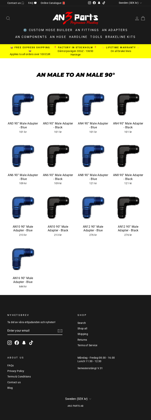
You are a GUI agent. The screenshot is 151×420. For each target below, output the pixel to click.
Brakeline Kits (120, 37)
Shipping (83, 334)
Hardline (78, 37)
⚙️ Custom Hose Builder (48, 30)
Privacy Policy (15, 371)
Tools (96, 37)
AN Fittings (87, 30)
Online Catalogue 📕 (53, 2)
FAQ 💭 (32, 2)
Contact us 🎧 (15, 2)
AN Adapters (115, 30)
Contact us (14, 382)
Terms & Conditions (19, 376)
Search (82, 322)
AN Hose (58, 37)
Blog (10, 387)
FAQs (10, 365)
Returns (82, 339)
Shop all (82, 328)
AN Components (31, 37)
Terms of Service (87, 345)
